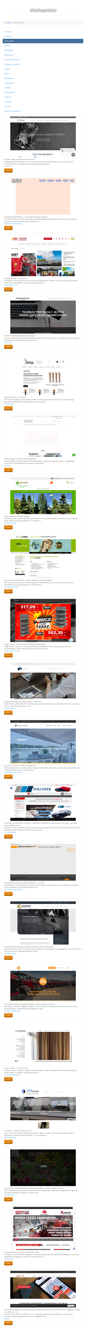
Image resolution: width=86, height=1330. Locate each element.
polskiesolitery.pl (10, 523)
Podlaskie (7, 97)
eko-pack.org (9, 404)
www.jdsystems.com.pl (12, 772)
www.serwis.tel (9, 708)
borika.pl (7, 465)
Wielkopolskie (9, 41)
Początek (7, 22)
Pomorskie (8, 36)
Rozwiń (8, 170)
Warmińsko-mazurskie (12, 111)
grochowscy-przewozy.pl (13, 889)
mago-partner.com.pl (11, 651)
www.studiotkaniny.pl (11, 1075)
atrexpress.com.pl (10, 285)
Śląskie (6, 74)
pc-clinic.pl (8, 166)
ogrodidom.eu (9, 1195)
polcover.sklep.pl (10, 832)
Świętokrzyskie (9, 92)
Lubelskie (7, 88)
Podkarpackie (9, 83)
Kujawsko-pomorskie (12, 64)
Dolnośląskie (9, 78)
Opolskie (7, 46)
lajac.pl (6, 1319)
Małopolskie (8, 50)
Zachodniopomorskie (12, 60)
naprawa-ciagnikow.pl (12, 1011)
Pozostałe (8, 102)
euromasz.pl (8, 1259)
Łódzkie (7, 69)
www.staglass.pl (10, 1137)
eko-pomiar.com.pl (11, 587)
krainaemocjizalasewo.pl (13, 223)
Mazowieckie (9, 55)
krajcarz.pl (8, 342)
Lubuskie (7, 106)
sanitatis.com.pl (9, 953)
